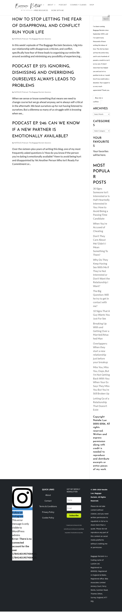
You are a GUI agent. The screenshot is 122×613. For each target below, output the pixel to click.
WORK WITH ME (57, 11)
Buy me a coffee (98, 100)
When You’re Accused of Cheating (100, 227)
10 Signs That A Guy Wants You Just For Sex (101, 314)
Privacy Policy (48, 512)
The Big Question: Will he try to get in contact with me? (101, 298)
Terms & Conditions (48, 506)
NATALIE (17, 39)
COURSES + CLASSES (78, 5)
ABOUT (50, 5)
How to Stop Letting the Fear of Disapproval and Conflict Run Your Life (47, 26)
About (48, 495)
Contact (48, 500)
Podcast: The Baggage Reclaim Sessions (36, 39)
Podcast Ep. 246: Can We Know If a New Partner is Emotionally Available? (46, 129)
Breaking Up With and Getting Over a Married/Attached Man (101, 331)
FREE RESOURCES (41, 11)
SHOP (92, 5)
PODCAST (63, 5)
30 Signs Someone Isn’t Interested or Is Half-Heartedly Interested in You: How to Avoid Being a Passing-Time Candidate (101, 203)
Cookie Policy (48, 517)
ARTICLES (38, 5)
